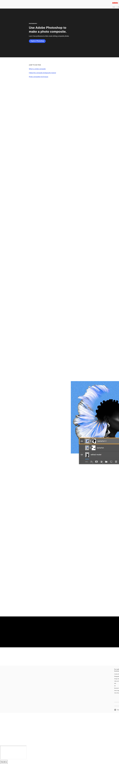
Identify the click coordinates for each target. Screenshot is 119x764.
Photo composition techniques (38, 77)
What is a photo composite (37, 69)
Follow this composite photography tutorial (42, 73)
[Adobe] (115, 2)
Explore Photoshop (37, 41)
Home (114, 7)
